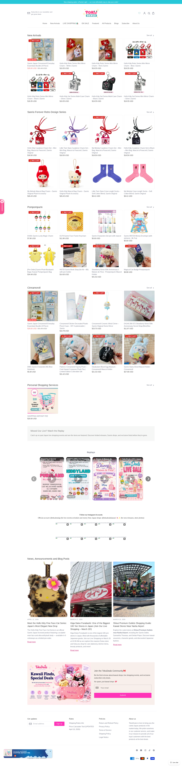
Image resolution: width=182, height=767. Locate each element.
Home (45, 23)
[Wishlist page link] (139, 13)
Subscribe (125, 23)
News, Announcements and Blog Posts (48, 558)
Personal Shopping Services (42, 385)
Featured (95, 23)
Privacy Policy (104, 726)
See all (149, 35)
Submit (123, 695)
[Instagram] (145, 750)
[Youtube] (141, 750)
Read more (31, 642)
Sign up (59, 724)
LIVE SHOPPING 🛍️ (70, 23)
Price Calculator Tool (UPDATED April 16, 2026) (81, 728)
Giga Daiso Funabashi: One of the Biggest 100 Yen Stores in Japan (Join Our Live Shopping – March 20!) (90, 626)
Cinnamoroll (33, 287)
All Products (106, 23)
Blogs (116, 23)
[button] (26, 400)
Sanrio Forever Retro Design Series (46, 112)
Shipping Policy (105, 734)
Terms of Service (105, 730)
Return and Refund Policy (108, 723)
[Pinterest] (154, 750)
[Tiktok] (149, 750)
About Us (135, 23)
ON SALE (85, 23)
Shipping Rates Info (76, 723)
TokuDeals (42, 758)
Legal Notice (103, 737)
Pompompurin (35, 207)
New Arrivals (55, 23)
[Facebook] (137, 750)
